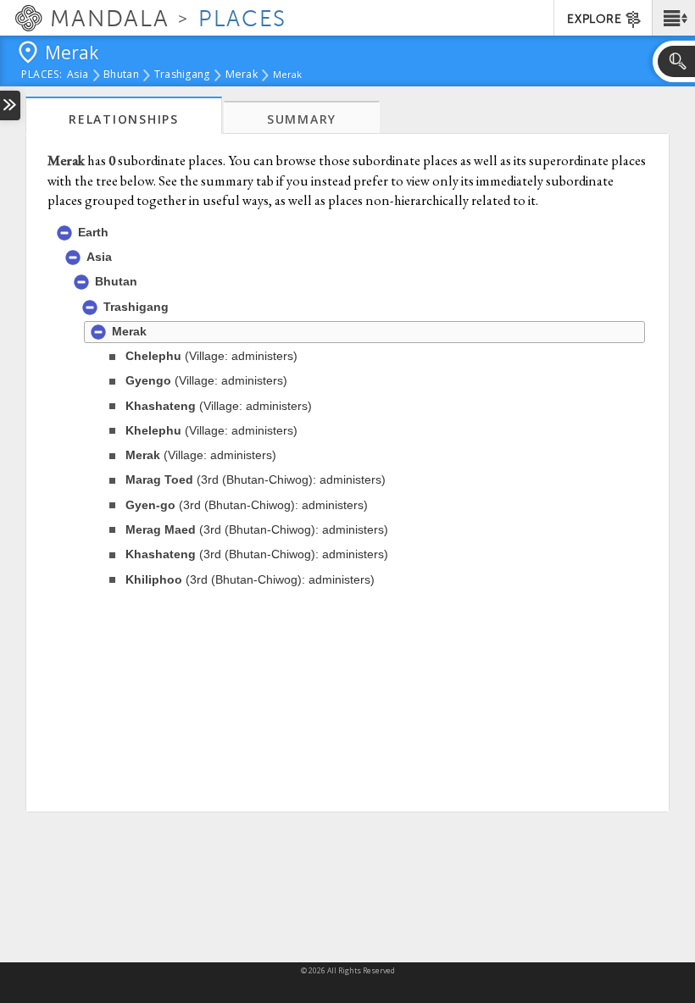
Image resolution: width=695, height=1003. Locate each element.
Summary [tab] (301, 119)
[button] (673, 18)
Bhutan (121, 75)
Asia (77, 75)
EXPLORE (594, 19)
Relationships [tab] (124, 119)
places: (42, 75)
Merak (241, 75)
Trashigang (182, 75)
